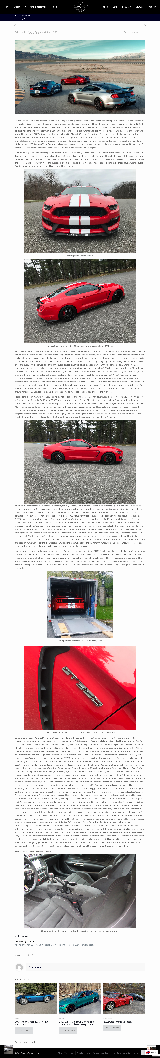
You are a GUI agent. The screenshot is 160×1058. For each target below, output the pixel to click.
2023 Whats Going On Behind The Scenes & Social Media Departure (76, 1023)
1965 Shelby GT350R (25, 941)
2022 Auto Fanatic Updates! (117, 1021)
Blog (60, 1053)
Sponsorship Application (104, 1053)
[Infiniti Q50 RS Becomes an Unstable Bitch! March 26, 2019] (6, 1049)
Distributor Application (127, 1053)
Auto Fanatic (35, 32)
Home (15, 15)
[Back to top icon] (143, 1052)
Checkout (81, 1053)
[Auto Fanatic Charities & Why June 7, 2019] (153, 1049)
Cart (89, 1053)
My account (69, 1053)
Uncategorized (25, 15)
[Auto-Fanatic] (80, 6)
